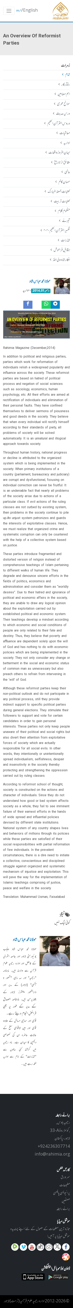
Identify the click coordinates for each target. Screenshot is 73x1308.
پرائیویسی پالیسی (61, 1193)
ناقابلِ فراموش (61, 250)
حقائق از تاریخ (62, 162)
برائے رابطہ (63, 1209)
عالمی (67, 172)
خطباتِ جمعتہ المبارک (58, 191)
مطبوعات (64, 1185)
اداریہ (66, 143)
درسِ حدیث (63, 114)
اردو (18, 10)
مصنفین (66, 1201)
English (30, 10)
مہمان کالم (64, 182)
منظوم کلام (64, 211)
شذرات (65, 240)
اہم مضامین (63, 94)
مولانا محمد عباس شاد (39, 281)
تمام (67, 75)
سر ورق (65, 1177)
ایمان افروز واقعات (59, 152)
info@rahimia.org (52, 1154)
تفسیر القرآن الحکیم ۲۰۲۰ (56, 230)
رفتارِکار (65, 84)
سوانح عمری (63, 104)
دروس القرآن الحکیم (58, 123)
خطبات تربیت (62, 201)
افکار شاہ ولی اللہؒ (61, 260)
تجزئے (66, 221)
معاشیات (64, 133)
